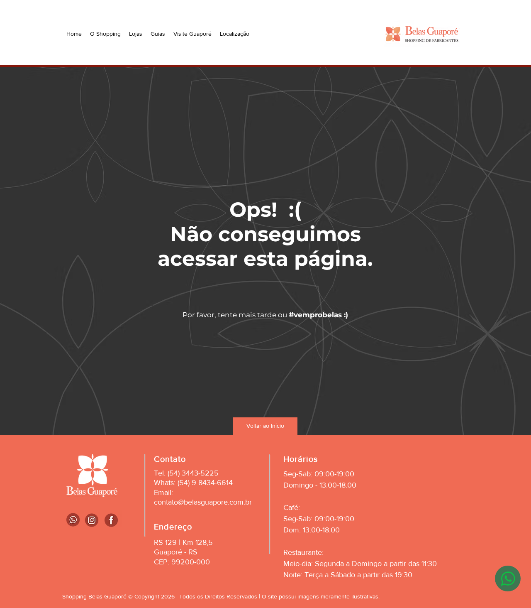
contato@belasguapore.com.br (203, 502)
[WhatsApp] (508, 578)
